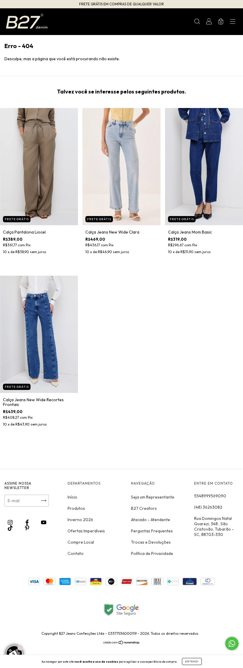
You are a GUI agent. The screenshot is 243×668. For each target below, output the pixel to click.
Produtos (76, 508)
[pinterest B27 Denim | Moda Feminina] (27, 528)
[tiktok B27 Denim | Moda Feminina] (10, 528)
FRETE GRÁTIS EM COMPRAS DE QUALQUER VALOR (121, 4)
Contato (76, 553)
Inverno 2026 (80, 519)
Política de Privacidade (152, 553)
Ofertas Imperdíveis (86, 531)
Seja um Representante (152, 497)
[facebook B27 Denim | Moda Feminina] (27, 522)
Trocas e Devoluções (151, 542)
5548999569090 (210, 496)
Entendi (192, 661)
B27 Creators (144, 508)
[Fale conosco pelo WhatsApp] (232, 643)
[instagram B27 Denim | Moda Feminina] (10, 522)
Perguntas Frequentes (152, 531)
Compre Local (81, 542)
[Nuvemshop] (121, 643)
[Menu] (233, 22)
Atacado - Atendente (150, 519)
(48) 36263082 (208, 507)
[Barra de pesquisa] (197, 22)
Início (72, 497)
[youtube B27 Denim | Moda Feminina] (43, 522)
